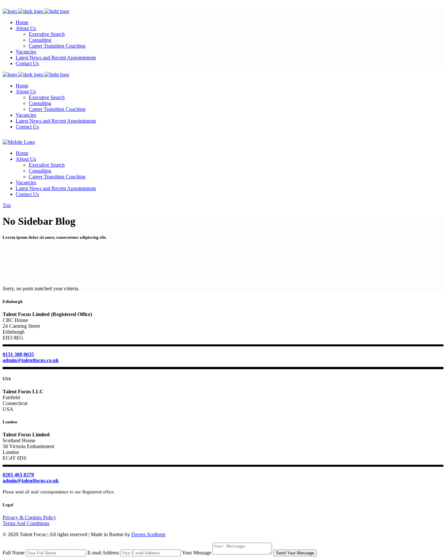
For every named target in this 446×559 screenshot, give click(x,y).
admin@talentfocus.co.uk (31, 360)
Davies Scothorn (148, 534)
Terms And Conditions (26, 523)
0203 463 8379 (18, 474)
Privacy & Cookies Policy (29, 517)
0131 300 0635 (18, 354)
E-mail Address (103, 552)
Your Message (196, 552)
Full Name (13, 552)
